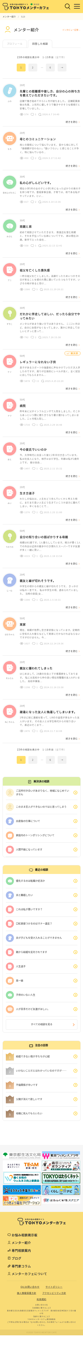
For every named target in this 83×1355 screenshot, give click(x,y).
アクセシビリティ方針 (54, 1293)
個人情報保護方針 (26, 1293)
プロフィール (15, 44)
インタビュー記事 (70, 29)
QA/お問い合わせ (30, 1287)
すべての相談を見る (41, 1024)
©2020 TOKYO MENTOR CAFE (41, 1332)
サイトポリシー (54, 1287)
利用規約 (41, 1299)
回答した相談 (40, 44)
